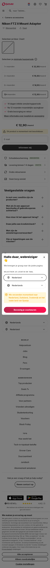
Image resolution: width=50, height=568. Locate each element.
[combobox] (25, 278)
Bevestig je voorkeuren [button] (25, 310)
